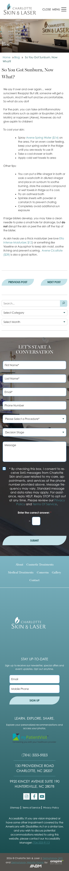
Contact (34, 580)
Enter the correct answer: (34, 512)
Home (6, 57)
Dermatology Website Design (27, 862)
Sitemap (15, 807)
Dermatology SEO (53, 858)
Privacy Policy (51, 807)
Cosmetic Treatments (40, 564)
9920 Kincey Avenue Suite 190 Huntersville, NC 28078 (34, 784)
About (19, 564)
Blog (17, 57)
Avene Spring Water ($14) (42, 137)
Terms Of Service (45, 504)
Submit (34, 540)
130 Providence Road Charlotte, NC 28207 (34, 768)
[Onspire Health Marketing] (55, 862)
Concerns (43, 572)
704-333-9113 (41, 842)
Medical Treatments (20, 572)
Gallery (56, 572)
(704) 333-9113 (35, 755)
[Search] (63, 303)
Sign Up (34, 700)
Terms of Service (31, 807)
